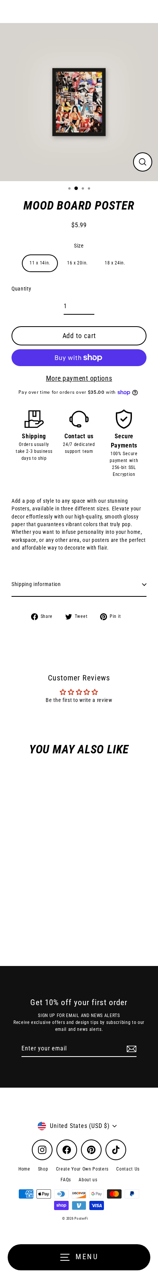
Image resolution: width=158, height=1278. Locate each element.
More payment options (79, 378)
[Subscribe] (130, 1049)
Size (79, 246)
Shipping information (36, 584)
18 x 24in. (115, 263)
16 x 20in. (77, 263)
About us (88, 1179)
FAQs (66, 1179)
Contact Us (128, 1169)
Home (24, 1169)
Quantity (21, 289)
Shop (43, 1169)
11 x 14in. (40, 263)
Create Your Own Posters (82, 1169)
